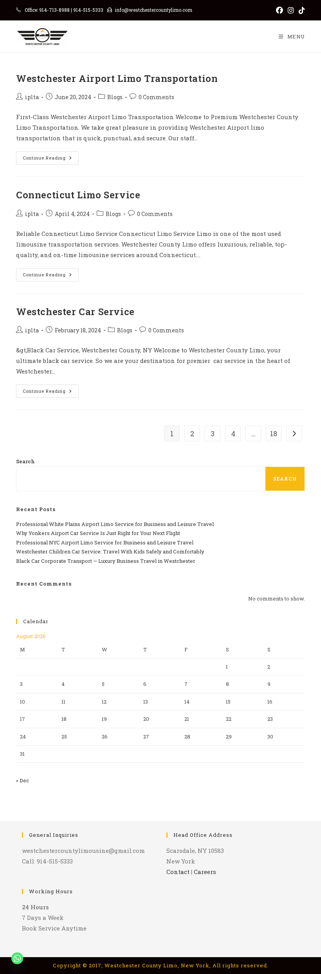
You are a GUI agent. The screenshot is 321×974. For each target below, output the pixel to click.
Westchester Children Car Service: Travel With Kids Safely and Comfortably (110, 551)
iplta (32, 97)
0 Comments (156, 97)
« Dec (22, 780)
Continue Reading (51, 159)
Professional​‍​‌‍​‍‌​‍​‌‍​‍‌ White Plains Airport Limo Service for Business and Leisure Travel (115, 524)
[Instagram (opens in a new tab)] (290, 10)
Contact (177, 872)
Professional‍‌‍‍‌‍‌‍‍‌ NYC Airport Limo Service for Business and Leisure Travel (104, 542)
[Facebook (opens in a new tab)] (279, 10)
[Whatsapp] (17, 958)
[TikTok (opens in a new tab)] (300, 10)
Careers (205, 872)
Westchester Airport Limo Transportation (117, 78)
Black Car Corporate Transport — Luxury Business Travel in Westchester (105, 560)
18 (273, 433)
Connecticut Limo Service (78, 195)
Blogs (115, 97)
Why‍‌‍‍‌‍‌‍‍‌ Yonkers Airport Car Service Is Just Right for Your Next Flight (98, 533)
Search (25, 461)
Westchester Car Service (75, 311)
